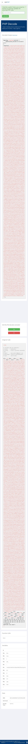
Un (7, 2)
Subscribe (5, 16)
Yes (14, 329)
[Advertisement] (13, 312)
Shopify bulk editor (10, 742)
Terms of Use (23, 741)
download (14, 35)
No (14, 333)
